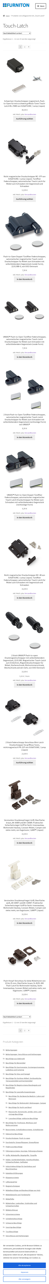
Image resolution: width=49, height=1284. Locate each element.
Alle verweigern (24, 1279)
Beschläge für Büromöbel (15, 1063)
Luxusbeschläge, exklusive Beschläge (23, 1118)
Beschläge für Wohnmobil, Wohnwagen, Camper (27, 1103)
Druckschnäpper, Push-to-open (18, 1138)
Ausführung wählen (24, 118)
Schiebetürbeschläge (14, 1219)
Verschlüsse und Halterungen (17, 1236)
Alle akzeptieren (24, 1265)
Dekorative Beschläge (14, 1134)
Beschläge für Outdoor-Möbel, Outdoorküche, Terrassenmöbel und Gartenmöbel (23, 1079)
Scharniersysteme (13, 1214)
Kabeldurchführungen (14, 1173)
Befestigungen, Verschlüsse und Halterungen (23, 1054)
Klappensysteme (12, 1177)
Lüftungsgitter (11, 1182)
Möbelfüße (10, 1199)
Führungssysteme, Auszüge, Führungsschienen (24, 1151)
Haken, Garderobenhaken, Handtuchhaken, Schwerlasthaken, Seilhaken (22, 1161)
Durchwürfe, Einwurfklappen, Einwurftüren (22, 1142)
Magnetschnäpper (13, 1186)
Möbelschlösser (12, 1210)
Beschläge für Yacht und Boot (20, 1107)
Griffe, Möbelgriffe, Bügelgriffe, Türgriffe (21, 1155)
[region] (24, 1262)
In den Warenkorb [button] (24, 279)
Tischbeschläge (12, 1231)
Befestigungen (11, 1050)
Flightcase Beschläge (14, 1147)
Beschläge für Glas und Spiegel (18, 1074)
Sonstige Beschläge (13, 1227)
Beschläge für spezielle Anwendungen (20, 1092)
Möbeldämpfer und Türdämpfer (18, 1195)
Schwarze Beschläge (14, 1223)
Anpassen (24, 1272)
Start (8, 16)
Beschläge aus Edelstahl (15, 1059)
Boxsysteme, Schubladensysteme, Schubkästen (24, 1129)
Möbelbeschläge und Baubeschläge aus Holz (23, 1190)
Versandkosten (30, 114)
